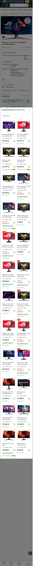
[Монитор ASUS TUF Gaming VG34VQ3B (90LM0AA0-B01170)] (9, 178)
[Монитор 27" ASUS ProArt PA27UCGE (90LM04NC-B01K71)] (23, 354)
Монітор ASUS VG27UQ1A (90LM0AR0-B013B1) (8, 161)
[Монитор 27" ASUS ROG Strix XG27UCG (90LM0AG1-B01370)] (9, 237)
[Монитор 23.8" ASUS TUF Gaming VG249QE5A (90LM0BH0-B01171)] (23, 266)
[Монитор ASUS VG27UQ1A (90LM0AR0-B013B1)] (23, 152)
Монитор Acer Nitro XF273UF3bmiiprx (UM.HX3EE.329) (8, 393)
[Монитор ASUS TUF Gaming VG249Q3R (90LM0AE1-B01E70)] (23, 207)
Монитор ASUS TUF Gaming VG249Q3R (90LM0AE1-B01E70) (23, 216)
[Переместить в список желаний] (14, 121)
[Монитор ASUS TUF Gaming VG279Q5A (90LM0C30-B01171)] (23, 237)
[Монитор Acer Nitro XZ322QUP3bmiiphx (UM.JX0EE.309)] (9, 296)
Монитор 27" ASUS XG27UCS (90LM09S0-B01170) (8, 334)
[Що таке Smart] (14, 169)
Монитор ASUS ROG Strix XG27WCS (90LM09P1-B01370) (23, 135)
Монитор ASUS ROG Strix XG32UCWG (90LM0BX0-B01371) (8, 135)
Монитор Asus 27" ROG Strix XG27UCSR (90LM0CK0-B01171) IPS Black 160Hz (23, 334)
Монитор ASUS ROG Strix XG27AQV (8, 363)
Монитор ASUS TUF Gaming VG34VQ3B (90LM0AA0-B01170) (8, 187)
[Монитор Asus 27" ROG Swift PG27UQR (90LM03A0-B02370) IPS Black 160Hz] (23, 178)
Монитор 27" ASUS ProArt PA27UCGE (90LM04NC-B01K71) (23, 363)
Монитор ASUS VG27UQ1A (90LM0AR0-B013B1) (23, 161)
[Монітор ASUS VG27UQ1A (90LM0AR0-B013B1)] (9, 152)
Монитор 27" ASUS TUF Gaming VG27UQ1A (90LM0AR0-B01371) (23, 305)
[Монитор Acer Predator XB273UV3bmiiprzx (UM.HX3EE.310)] (23, 384)
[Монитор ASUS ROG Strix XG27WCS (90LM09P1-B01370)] (23, 126)
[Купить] (14, 141)
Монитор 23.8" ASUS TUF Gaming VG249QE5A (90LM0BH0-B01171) (23, 275)
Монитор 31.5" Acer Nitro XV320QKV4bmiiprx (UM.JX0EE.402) (8, 444)
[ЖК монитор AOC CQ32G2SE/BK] (9, 409)
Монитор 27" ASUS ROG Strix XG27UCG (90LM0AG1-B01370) (8, 246)
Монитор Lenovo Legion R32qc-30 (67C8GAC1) (22, 418)
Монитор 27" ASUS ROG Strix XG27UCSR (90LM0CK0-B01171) (8, 275)
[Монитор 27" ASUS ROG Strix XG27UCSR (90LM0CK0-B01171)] (9, 266)
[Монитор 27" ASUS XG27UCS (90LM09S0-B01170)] (9, 325)
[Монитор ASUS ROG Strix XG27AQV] (9, 354)
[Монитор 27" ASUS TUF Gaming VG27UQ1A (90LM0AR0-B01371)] (23, 296)
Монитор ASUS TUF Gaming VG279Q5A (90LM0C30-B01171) (22, 246)
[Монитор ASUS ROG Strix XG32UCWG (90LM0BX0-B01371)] (9, 126)
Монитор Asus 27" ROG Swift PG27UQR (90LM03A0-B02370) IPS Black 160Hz (23, 187)
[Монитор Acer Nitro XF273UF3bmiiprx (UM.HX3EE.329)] (9, 384)
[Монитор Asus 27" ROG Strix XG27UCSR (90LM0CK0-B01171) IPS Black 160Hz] (23, 325)
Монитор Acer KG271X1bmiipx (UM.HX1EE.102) (21, 444)
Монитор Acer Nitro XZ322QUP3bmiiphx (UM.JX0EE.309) (8, 305)
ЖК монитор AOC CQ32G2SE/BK (7, 418)
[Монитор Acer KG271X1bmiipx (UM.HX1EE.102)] (23, 435)
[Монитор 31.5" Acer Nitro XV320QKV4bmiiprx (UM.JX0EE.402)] (9, 435)
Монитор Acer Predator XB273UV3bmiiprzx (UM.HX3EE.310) (22, 393)
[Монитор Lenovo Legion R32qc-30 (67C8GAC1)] (23, 409)
